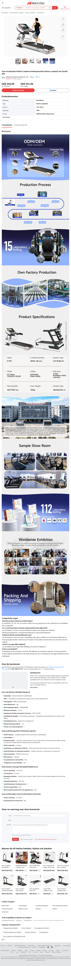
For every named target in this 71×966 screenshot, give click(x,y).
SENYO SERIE (5, 905)
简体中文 (14, 950)
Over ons (3, 945)
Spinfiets (54, 909)
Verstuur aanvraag (18, 90)
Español (38, 950)
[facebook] (48, 947)
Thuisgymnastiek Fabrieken (10, 928)
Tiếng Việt (47, 952)
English (7, 950)
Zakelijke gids (42, 947)
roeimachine (5, 912)
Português (51, 950)
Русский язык (65, 950)
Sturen (15, 839)
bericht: (9, 825)
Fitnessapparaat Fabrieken (42, 928)
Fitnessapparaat (43, 932)
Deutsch (45, 950)
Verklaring (9, 945)
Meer (3, 939)
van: (10, 815)
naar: (9, 820)
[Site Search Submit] (55, 8)
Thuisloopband (23, 905)
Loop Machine (40, 13)
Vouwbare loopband (7, 909)
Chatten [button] (54, 90)
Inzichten (34, 947)
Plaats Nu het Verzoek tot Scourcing (45, 839)
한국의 (12, 952)
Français (32, 950)
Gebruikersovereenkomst (20, 945)
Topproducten (57, 945)
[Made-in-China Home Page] (35, 3)
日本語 (26, 950)
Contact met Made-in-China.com (44, 945)
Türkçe (41, 952)
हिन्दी (30, 952)
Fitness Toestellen (30, 13)
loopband (38, 909)
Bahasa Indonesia (56, 952)
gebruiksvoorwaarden (40, 960)
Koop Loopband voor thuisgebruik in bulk (14, 936)
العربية (17, 952)
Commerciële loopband (42, 905)
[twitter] (52, 947)
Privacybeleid (31, 945)
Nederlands (23, 952)
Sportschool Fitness (30, 932)
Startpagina (5, 13)
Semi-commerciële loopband (59, 905)
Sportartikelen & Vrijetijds (16, 13)
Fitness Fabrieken (26, 928)
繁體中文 (20, 950)
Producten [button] (19, 7)
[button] (3, 3)
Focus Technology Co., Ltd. (33, 955)
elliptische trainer (23, 909)
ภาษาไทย (35, 952)
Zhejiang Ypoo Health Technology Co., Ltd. (17, 77)
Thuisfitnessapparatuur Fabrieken (12, 932)
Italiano (58, 950)
